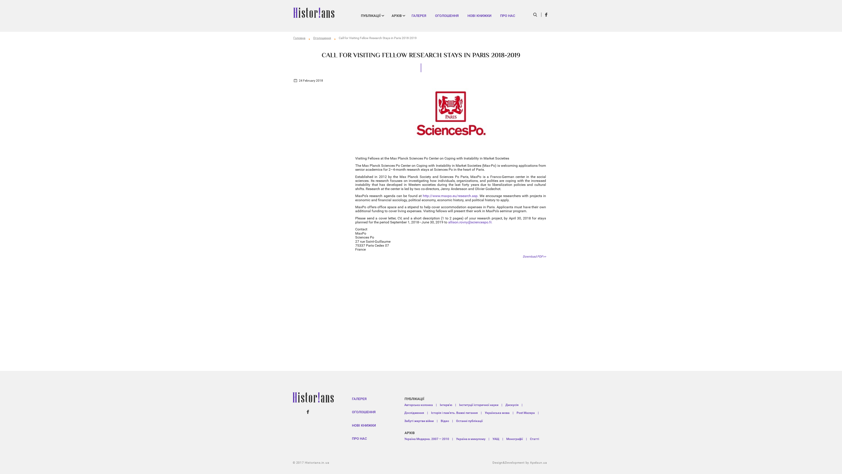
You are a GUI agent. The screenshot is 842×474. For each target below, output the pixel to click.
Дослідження (414, 413)
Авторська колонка (418, 405)
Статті (534, 439)
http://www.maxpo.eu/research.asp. (450, 196)
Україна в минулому (470, 439)
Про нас (507, 16)
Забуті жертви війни (419, 421)
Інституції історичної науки (478, 405)
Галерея (419, 16)
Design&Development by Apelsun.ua (519, 462)
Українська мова (497, 413)
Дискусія (512, 405)
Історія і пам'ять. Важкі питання (454, 413)
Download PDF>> (534, 256)
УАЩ (495, 439)
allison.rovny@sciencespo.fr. (470, 222)
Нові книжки (479, 16)
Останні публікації (469, 421)
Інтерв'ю (446, 405)
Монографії (514, 439)
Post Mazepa (526, 413)
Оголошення (447, 16)
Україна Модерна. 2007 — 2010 (426, 439)
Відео (445, 421)
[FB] (546, 15)
